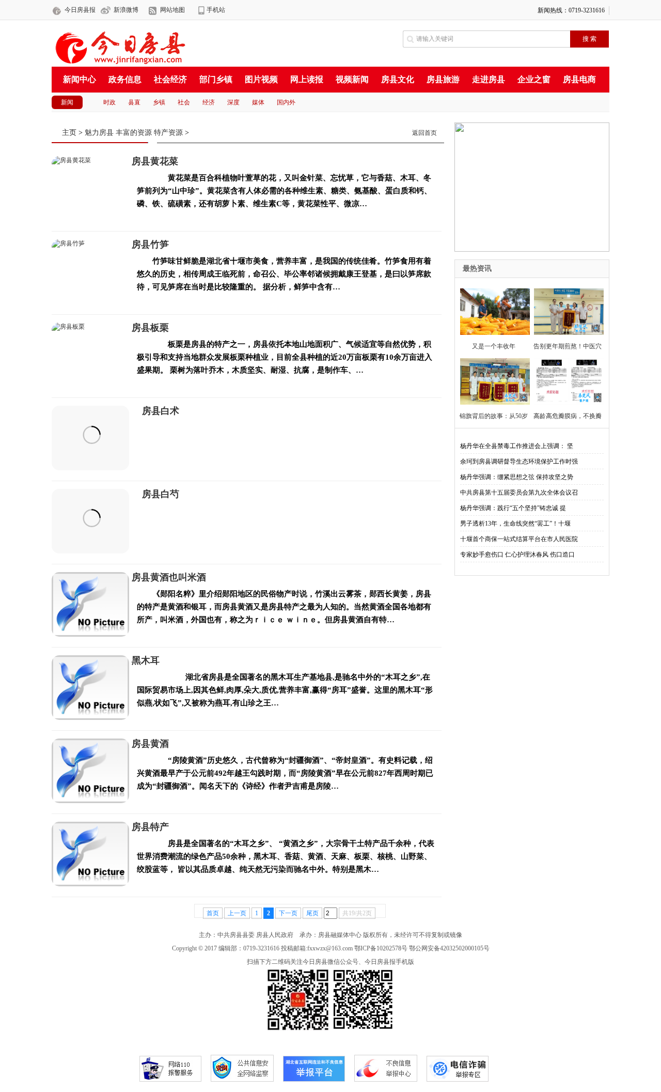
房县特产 (150, 827)
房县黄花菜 (155, 161)
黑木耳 (146, 660)
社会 (184, 102)
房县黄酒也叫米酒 (169, 577)
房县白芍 (160, 494)
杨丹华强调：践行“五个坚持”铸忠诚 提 (513, 508)
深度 (233, 102)
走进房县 (488, 79)
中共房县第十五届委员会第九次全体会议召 (519, 492)
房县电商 (579, 79)
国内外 (286, 102)
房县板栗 (150, 327)
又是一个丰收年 (493, 346)
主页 (69, 132)
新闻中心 (79, 79)
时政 (109, 102)
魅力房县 (99, 132)
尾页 (312, 913)
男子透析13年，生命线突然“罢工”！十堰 (515, 523)
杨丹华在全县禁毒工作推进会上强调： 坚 (516, 446)
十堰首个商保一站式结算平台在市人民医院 (519, 539)
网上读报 (306, 79)
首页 (213, 913)
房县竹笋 (150, 244)
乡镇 (159, 102)
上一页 (237, 913)
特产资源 (168, 132)
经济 (208, 102)
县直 (134, 102)
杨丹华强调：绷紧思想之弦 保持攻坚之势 (516, 477)
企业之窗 (533, 79)
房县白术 (160, 411)
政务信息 (124, 79)
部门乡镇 (215, 79)
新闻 (67, 102)
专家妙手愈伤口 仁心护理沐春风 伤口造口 (517, 554)
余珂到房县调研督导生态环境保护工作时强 (519, 461)
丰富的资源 (134, 132)
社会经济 (170, 79)
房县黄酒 (150, 744)
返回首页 (424, 132)
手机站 (216, 9)
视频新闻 (352, 79)
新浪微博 (126, 9)
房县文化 (397, 79)
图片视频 (261, 79)
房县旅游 (443, 79)
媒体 (258, 102)
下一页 (288, 913)
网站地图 (172, 9)
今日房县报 (80, 9)
